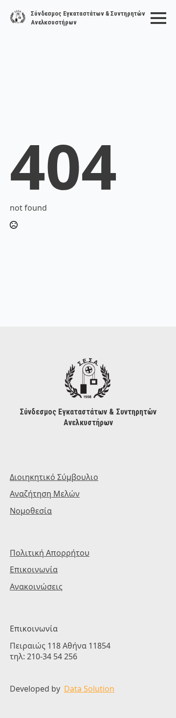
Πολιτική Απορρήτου (49, 552)
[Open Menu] (158, 18)
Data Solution (89, 688)
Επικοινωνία (34, 569)
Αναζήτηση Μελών (45, 493)
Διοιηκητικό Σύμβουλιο (54, 477)
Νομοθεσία (31, 510)
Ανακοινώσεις (36, 586)
